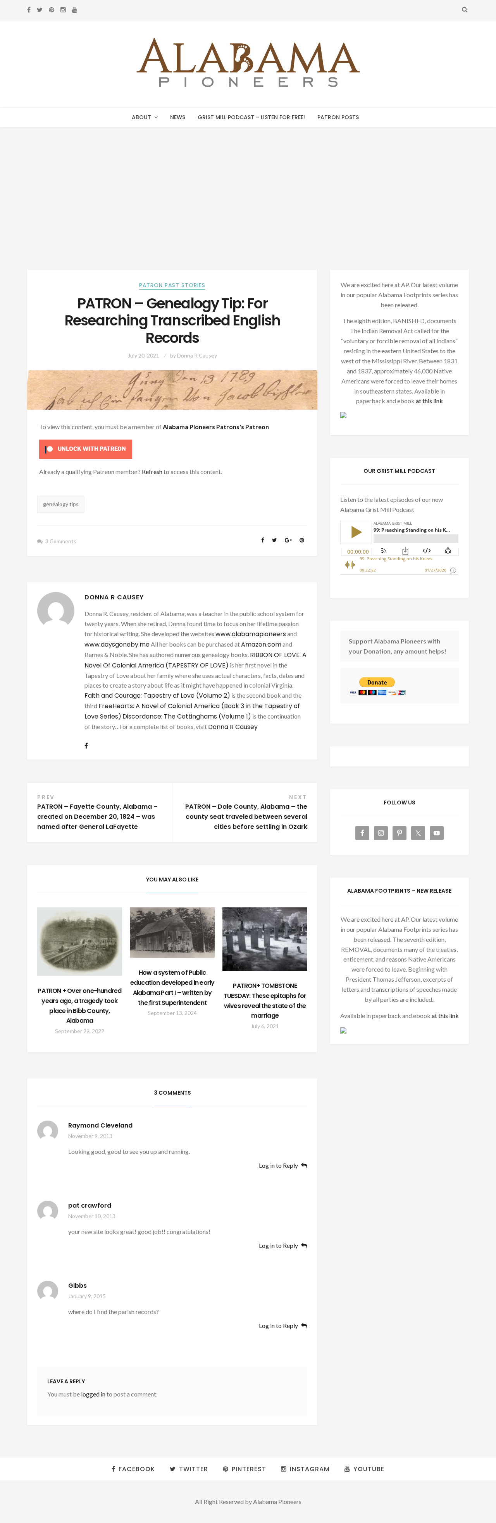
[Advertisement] (248, 185)
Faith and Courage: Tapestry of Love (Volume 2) (157, 695)
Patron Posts (338, 117)
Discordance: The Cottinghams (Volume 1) (186, 716)
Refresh (152, 471)
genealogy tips (61, 504)
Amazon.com (261, 644)
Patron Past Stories (172, 285)
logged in (93, 1394)
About (141, 117)
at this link (429, 400)
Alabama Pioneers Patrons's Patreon (216, 426)
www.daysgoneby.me (117, 644)
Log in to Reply (278, 1165)
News (177, 117)
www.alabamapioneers (250, 634)
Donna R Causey (197, 355)
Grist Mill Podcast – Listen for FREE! (251, 117)
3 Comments (60, 541)
